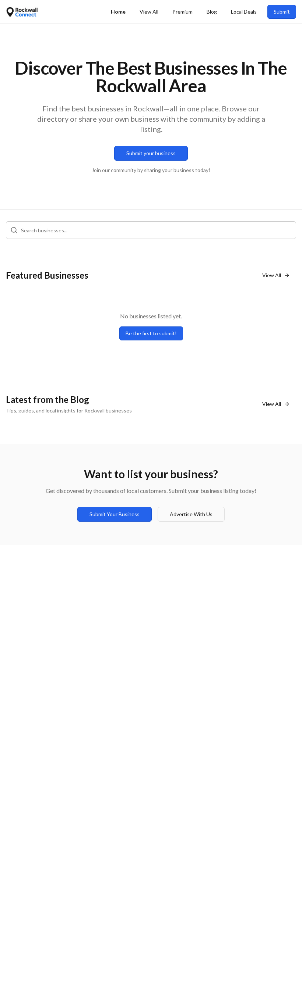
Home (118, 11)
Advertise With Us (191, 514)
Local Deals (244, 11)
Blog (212, 11)
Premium (182, 11)
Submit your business (151, 153)
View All (149, 11)
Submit (282, 11)
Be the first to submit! (151, 333)
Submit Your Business (114, 514)
